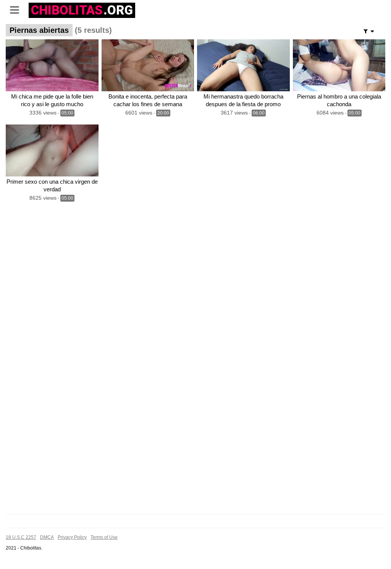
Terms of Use (104, 537)
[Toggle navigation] (17, 9)
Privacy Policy (72, 537)
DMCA (47, 537)
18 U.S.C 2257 (21, 537)
